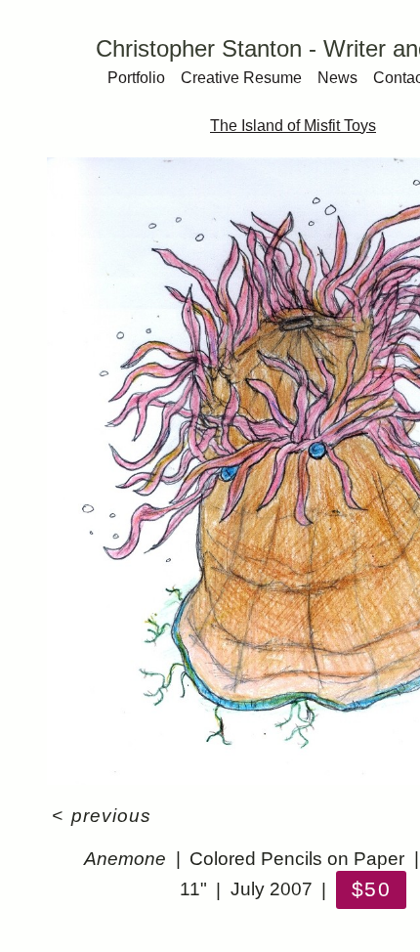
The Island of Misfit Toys (293, 125)
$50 (371, 889)
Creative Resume (241, 77)
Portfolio (136, 77)
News (337, 77)
